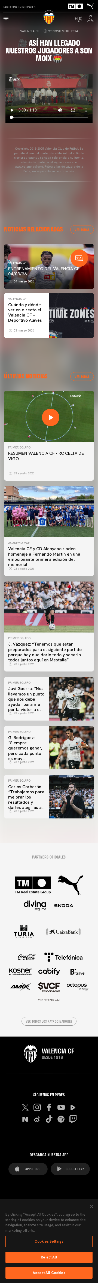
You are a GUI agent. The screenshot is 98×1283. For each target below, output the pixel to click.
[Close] (91, 1206)
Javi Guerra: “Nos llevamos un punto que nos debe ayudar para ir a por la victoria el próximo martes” (26, 702)
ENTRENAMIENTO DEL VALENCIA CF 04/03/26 (43, 271)
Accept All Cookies (49, 1272)
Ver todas (82, 229)
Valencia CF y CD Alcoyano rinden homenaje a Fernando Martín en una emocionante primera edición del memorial (44, 556)
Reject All (49, 1257)
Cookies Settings (49, 1241)
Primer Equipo (19, 447)
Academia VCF (19, 543)
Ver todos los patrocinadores (49, 1021)
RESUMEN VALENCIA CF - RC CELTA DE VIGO (46, 455)
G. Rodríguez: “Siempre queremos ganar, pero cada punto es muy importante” (25, 751)
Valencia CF (29, 31)
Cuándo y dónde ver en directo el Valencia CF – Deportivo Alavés (25, 312)
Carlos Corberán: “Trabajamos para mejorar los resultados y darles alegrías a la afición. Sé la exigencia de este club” (26, 805)
